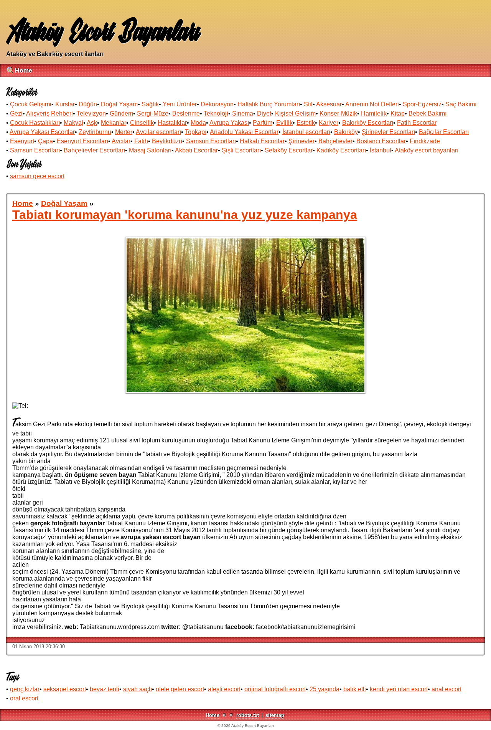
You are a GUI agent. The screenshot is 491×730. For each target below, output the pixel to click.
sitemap (274, 715)
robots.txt (247, 715)
